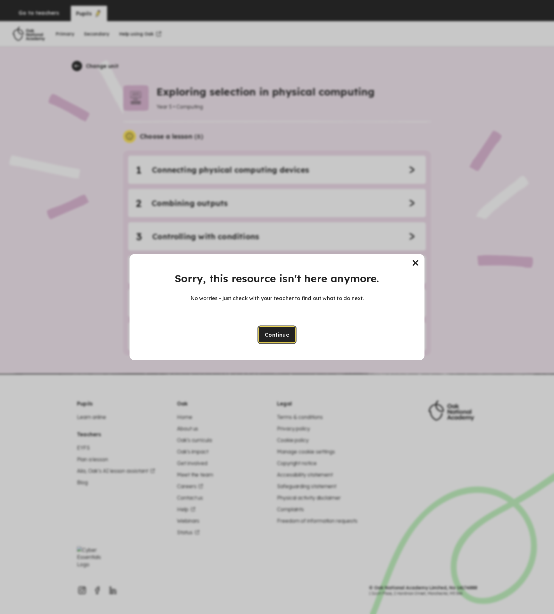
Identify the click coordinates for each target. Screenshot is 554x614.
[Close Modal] (415, 263)
